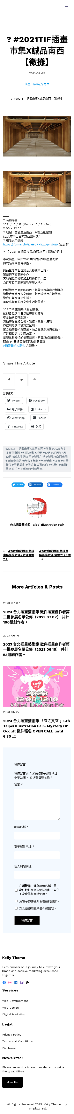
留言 (18, 784)
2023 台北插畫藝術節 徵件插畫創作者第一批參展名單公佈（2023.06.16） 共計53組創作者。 (36, 649)
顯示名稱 (21, 827)
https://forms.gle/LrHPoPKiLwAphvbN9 (30, 244)
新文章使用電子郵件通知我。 (38, 908)
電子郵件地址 (24, 846)
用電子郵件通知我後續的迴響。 (39, 901)
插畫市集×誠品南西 (37, 84)
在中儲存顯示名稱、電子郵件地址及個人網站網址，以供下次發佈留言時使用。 (39, 890)
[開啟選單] (66, 5)
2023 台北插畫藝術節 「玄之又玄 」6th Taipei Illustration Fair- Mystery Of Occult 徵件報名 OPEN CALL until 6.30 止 (36, 729)
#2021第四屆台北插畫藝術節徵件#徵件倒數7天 (18, 555)
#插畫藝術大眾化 (14, 345)
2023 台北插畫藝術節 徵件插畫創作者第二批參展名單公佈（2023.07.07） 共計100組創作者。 (36, 617)
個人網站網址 (22, 866)
